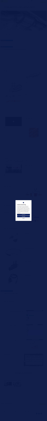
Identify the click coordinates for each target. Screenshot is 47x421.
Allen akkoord (23, 214)
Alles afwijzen (23, 216)
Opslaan (23, 218)
